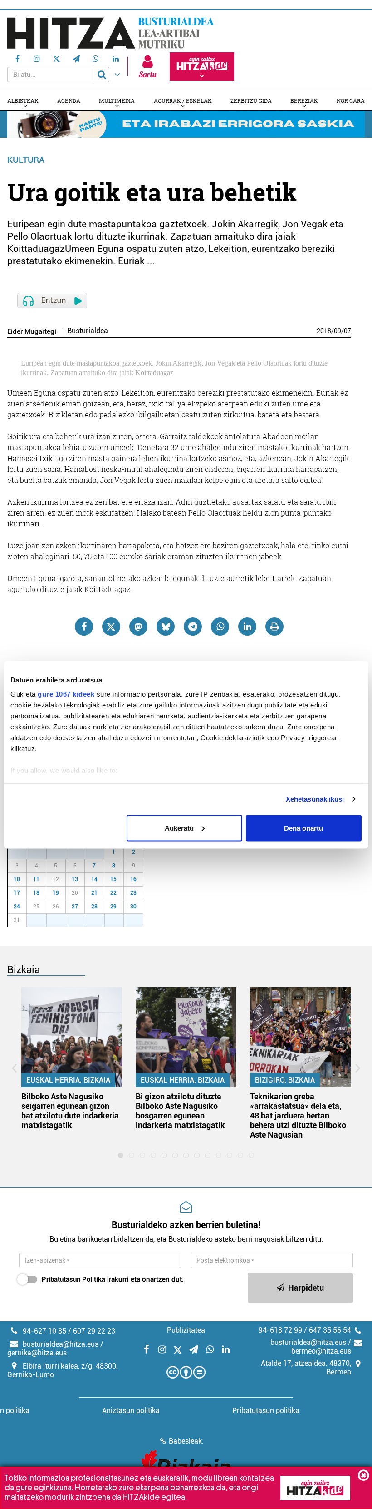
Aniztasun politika (131, 1410)
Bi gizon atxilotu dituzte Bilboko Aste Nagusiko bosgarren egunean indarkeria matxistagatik (180, 1111)
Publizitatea (186, 1330)
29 (61, 852)
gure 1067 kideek (66, 694)
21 (94, 893)
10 (17, 879)
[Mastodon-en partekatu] (138, 626)
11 (36, 879)
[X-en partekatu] (111, 626)
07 (347, 331)
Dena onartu (303, 828)
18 (36, 893)
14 (94, 879)
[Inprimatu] (274, 626)
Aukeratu (179, 828)
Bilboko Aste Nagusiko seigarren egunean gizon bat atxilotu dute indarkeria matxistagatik (70, 1111)
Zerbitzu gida (251, 100)
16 (133, 879)
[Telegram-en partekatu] (193, 626)
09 (337, 331)
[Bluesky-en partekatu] (166, 626)
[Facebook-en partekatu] (84, 626)
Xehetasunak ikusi (315, 799)
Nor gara (351, 100)
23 (133, 893)
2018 (324, 331)
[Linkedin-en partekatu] (247, 626)
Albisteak (23, 100)
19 (56, 893)
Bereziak (304, 100)
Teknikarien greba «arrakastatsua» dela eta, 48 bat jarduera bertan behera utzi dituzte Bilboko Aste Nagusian (298, 1115)
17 (17, 893)
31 (100, 852)
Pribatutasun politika (265, 1410)
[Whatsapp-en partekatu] (220, 626)
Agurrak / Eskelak (183, 100)
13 (75, 879)
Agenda (68, 100)
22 (113, 893)
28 (42, 852)
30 (80, 852)
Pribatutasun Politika (73, 1279)
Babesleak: (186, 1441)
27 (22, 852)
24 (17, 906)
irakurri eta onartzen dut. (113, 1279)
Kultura (25, 160)
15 (113, 879)
